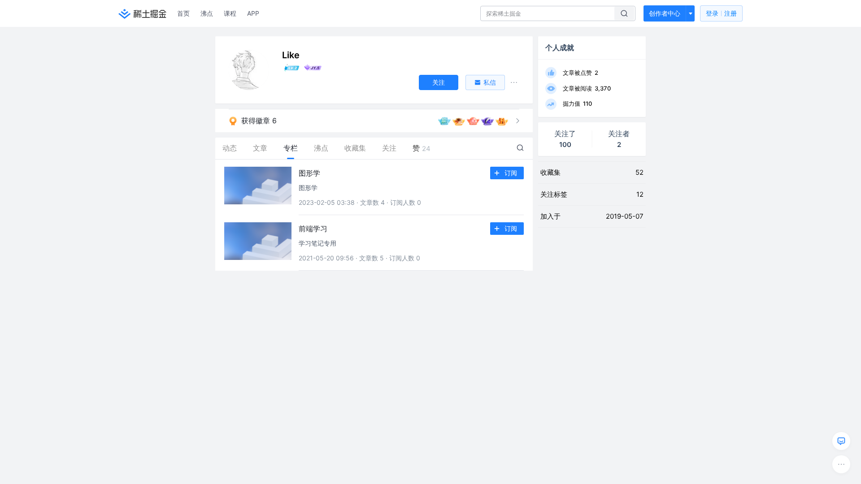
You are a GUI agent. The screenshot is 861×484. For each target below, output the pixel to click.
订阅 (510, 173)
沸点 (206, 13)
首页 (183, 13)
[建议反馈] (841, 441)
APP (253, 13)
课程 (230, 13)
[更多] (841, 464)
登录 (721, 13)
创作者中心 (664, 13)
